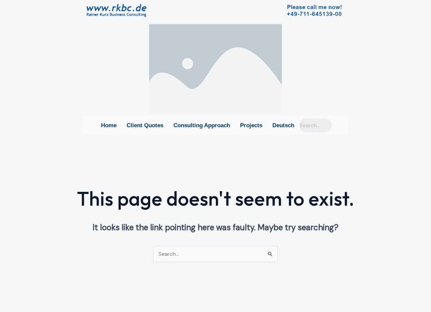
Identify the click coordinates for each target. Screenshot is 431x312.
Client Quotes (145, 125)
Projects (251, 125)
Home (109, 125)
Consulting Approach (201, 125)
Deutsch (283, 125)
